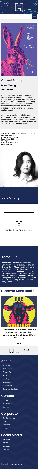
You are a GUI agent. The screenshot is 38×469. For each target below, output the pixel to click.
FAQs (5, 375)
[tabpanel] (19, 318)
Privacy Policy (8, 372)
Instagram (6, 446)
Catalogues (7, 379)
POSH (5, 428)
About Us (6, 365)
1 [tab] (18, 343)
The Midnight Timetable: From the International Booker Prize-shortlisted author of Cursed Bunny (19, 332)
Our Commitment (9, 418)
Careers (6, 407)
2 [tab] (20, 343)
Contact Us (7, 400)
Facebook (6, 439)
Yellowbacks (7, 382)
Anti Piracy (7, 425)
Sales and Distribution (11, 389)
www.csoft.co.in (16, 464)
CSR (4, 421)
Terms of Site (7, 369)
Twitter (5, 443)
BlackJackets (7, 386)
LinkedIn (6, 449)
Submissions (7, 403)
